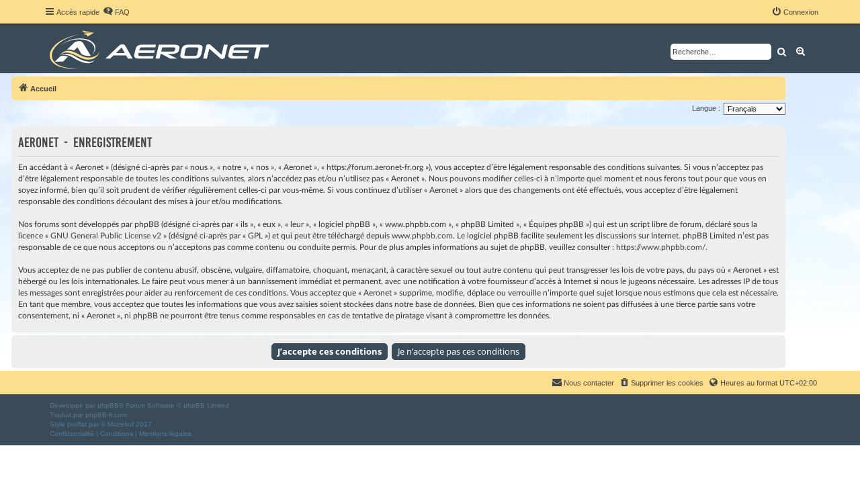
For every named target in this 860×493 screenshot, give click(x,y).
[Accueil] (161, 48)
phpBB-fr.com (106, 414)
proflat (77, 424)
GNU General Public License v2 (105, 236)
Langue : (706, 108)
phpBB (108, 405)
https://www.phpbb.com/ (660, 247)
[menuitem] (116, 12)
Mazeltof (121, 424)
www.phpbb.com (422, 236)
